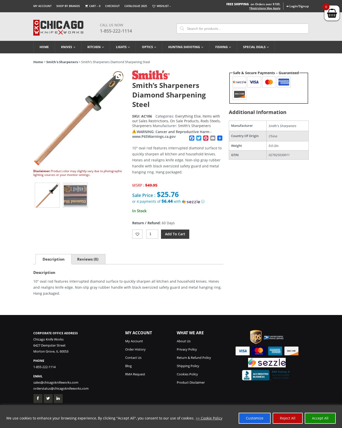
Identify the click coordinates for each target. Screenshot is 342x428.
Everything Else (188, 116)
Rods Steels (210, 121)
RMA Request (135, 374)
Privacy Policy (187, 349)
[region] (171, 416)
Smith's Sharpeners (62, 62)
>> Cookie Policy (209, 418)
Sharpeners (142, 125)
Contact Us (133, 357)
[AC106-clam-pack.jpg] (75, 195)
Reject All (287, 418)
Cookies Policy (187, 374)
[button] (177, 201)
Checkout (112, 6)
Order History (135, 349)
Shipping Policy (188, 366)
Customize (254, 418)
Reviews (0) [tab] (87, 259)
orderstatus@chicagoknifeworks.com (61, 388)
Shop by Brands (68, 6)
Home (44, 47)
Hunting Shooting (184, 47)
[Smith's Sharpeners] (151, 78)
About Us (184, 341)
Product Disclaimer (191, 382)
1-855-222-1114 (116, 31)
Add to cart (175, 234)
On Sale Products (184, 121)
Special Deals (254, 47)
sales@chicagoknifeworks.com (55, 382)
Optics (147, 47)
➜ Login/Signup (297, 6)
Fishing (221, 47)
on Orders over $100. (253, 4)
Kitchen (94, 47)
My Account (42, 6)
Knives (66, 47)
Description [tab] (54, 259)
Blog (128, 366)
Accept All (320, 418)
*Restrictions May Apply (264, 8)
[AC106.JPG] (47, 195)
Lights (121, 47)
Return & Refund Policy (194, 357)
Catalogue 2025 (135, 6)
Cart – (94, 6)
